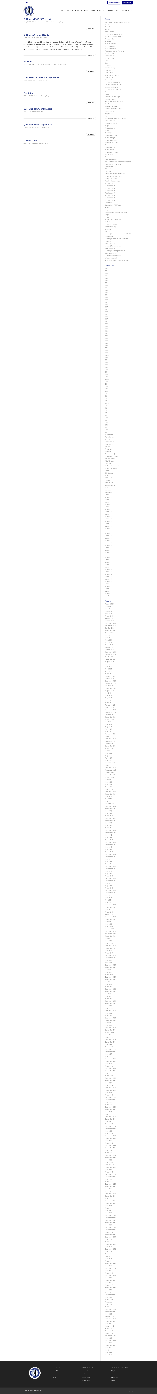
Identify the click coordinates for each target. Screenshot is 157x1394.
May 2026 (108, 611)
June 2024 (108, 667)
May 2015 (108, 849)
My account (109, 154)
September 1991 (110, 1109)
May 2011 (108, 900)
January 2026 (109, 621)
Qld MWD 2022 (30, 140)
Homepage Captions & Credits (115, 118)
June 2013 (108, 871)
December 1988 (110, 1136)
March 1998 (109, 1047)
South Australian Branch (113, 219)
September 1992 (110, 1100)
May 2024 (108, 669)
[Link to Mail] (26, 2)
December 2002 (110, 1001)
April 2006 (108, 963)
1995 (106, 358)
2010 (106, 394)
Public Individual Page (112, 181)
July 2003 (108, 994)
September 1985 (110, 1167)
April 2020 (108, 787)
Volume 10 (108, 497)
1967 (106, 293)
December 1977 (110, 1220)
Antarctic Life (109, 39)
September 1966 (110, 1288)
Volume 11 (108, 500)
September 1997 (110, 1052)
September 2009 (110, 919)
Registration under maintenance (116, 212)
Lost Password (110, 121)
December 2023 (110, 681)
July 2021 (108, 751)
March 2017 (109, 828)
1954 (106, 269)
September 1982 (110, 1196)
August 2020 (109, 777)
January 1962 (109, 1326)
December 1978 (110, 1215)
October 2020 (109, 772)
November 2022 (110, 712)
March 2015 (109, 852)
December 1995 (110, 1069)
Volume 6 (108, 586)
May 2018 (108, 813)
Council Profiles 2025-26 (113, 90)
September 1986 (110, 1158)
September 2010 (110, 907)
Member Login (127, 2)
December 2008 (110, 931)
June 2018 (108, 811)
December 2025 (110, 623)
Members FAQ (110, 454)
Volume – (108, 495)
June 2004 (108, 984)
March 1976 (109, 1232)
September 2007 (110, 948)
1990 (106, 346)
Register (108, 210)
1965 (106, 288)
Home (107, 116)
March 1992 (109, 1105)
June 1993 (108, 1093)
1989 (106, 343)
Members (108, 145)
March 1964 (109, 1307)
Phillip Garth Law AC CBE (113, 176)
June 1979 (108, 1213)
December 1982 (110, 1194)
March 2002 (109, 1008)
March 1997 (109, 1056)
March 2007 (109, 953)
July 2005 (108, 970)
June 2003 (108, 996)
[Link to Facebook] (24, 2)
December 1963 (110, 1309)
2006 (106, 384)
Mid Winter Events (37, 22)
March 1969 (109, 1273)
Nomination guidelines (113, 164)
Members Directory (111, 147)
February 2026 (110, 618)
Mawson (108, 130)
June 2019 (108, 797)
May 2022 (108, 727)
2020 (106, 418)
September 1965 (110, 1295)
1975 (106, 312)
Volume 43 (108, 577)
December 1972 (110, 1249)
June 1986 (108, 1160)
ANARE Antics (109, 32)
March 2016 (109, 840)
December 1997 (110, 1049)
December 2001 (110, 1011)
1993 (106, 353)
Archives (108, 41)
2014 (106, 403)
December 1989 (110, 1126)
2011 (106, 396)
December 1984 (110, 1174)
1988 (106, 341)
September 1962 (110, 1321)
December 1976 (110, 1227)
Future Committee (111, 106)
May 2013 (108, 874)
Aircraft (107, 29)
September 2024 (110, 659)
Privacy (113, 1380)
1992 (106, 350)
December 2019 (110, 792)
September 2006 (110, 958)
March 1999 (109, 1037)
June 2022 (108, 724)
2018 (106, 413)
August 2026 (109, 604)
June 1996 (108, 1064)
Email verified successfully (114, 102)
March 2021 (109, 760)
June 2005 (108, 972)
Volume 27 (108, 538)
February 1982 (110, 1201)
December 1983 (110, 1184)
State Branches (110, 222)
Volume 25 (108, 533)
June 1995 (108, 1073)
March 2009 (109, 927)
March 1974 (109, 1242)
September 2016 (110, 833)
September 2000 (110, 1020)
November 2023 (110, 683)
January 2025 (109, 650)
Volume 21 (108, 524)
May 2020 (108, 784)
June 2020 (108, 782)
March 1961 (109, 1331)
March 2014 (109, 864)
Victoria (107, 232)
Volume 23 (108, 528)
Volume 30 (108, 545)
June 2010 (108, 910)
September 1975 (110, 1235)
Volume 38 (108, 565)
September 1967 (110, 1280)
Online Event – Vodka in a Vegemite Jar (41, 77)
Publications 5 (110, 193)
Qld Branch (54, 22)
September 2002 (110, 1004)
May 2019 (108, 799)
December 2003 (110, 989)
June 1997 (108, 1054)
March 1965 (109, 1300)
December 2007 (110, 946)
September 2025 (110, 630)
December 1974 (110, 1237)
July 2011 (108, 895)
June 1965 (108, 1297)
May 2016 (108, 837)
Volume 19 (108, 519)
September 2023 (110, 688)
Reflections (109, 207)
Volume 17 (108, 514)
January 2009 (109, 929)
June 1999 (108, 1035)
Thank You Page (110, 227)
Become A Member (87, 1371)
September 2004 (110, 979)
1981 (106, 324)
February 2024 (110, 676)
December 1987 (110, 1146)
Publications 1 (110, 183)
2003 (106, 377)
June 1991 (108, 1112)
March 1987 (109, 1153)
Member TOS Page (111, 142)
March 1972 (109, 1254)
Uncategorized (110, 485)
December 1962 (110, 1319)
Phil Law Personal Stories (113, 466)
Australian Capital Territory (114, 51)
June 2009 (108, 924)
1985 (106, 334)
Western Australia (111, 258)
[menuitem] (114, 2)
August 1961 (109, 1328)
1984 (106, 331)
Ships (107, 215)
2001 (106, 372)
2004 (106, 379)
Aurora (107, 439)
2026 (106, 432)
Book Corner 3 (110, 58)
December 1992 (110, 1097)
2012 (106, 398)
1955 (106, 271)
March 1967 (109, 1285)
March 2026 (109, 616)
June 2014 (108, 859)
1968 (106, 295)
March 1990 (109, 1124)
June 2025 (108, 638)
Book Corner (109, 53)
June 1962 (108, 1324)
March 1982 (109, 1198)
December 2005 (110, 965)
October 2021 (109, 744)
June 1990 (108, 1121)
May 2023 (108, 698)
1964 (106, 285)
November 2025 (110, 626)
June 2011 (108, 898)
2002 (106, 374)
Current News (110, 92)
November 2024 (110, 655)
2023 (106, 425)
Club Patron (109, 73)
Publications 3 (110, 188)
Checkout (108, 65)
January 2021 (109, 765)
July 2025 (108, 635)
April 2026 (108, 614)
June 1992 (108, 1102)
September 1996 (110, 1061)
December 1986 (110, 1155)
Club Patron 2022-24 (112, 75)
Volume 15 (108, 509)
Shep (61, 22)
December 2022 (110, 710)
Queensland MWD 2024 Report (38, 109)
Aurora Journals (110, 46)
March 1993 (109, 1095)
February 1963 (110, 1316)
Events (107, 447)
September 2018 (110, 809)
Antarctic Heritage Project (114, 37)
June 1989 (108, 1131)
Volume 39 (108, 567)
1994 (106, 355)
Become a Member (114, 2)
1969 (106, 297)
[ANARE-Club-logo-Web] (29, 10)
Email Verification (111, 99)
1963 (106, 283)
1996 (106, 360)
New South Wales (111, 159)
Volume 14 (108, 507)
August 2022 (109, 720)
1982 (106, 326)
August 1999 (109, 1032)
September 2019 (110, 794)
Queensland (109, 203)
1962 (106, 281)
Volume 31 (108, 548)
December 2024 (110, 652)
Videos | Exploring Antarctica (115, 251)
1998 (106, 365)
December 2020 (110, 768)
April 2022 (108, 729)
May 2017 (108, 825)
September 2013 (110, 869)
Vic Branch (108, 492)
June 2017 (108, 823)
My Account (109, 157)
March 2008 (109, 943)
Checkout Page (110, 68)
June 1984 (108, 1179)
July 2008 (108, 939)
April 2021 (108, 758)
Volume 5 (108, 584)
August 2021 (109, 748)
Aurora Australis (110, 44)
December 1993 (110, 1088)
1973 (106, 307)
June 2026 (108, 609)
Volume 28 (108, 540)
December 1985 (110, 1165)
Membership (109, 150)
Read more (91, 29)
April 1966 (108, 1292)
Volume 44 (108, 579)
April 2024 (108, 671)
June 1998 (108, 1044)
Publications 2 (110, 186)
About (107, 25)
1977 (106, 317)
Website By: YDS (38, 1390)
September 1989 (110, 1129)
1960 (106, 276)
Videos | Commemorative (113, 246)
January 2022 (109, 736)
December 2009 (110, 917)
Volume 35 (108, 557)
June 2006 (108, 960)
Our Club (108, 171)
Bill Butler (28, 61)
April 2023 (108, 700)
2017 (106, 411)
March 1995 (109, 1076)
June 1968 (108, 1278)
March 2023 (109, 703)
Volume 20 (108, 521)
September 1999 (110, 1030)
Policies (107, 471)
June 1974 (108, 1239)
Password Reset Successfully (114, 174)
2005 (106, 382)
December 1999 (110, 1028)
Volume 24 (108, 531)
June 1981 (108, 1206)
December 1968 (110, 1276)
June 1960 (108, 1338)
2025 (106, 430)
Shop (107, 217)
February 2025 (110, 647)
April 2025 (108, 642)
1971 (106, 302)
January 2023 (109, 707)
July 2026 (108, 606)
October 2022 (109, 715)
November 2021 (110, 741)
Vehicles (108, 229)
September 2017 (110, 821)
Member (108, 451)
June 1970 (108, 1266)
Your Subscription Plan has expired (117, 260)
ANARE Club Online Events (114, 34)
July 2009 (108, 922)
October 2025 (109, 628)
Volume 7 (108, 589)
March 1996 (109, 1066)
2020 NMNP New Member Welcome (117, 22)
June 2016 (108, 835)
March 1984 (109, 1182)
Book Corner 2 (110, 56)
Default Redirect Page (112, 97)
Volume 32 (108, 550)
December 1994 (110, 1078)
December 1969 (110, 1268)
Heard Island (109, 111)
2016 (106, 408)
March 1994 (109, 1085)
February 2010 (110, 914)
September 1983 (110, 1186)
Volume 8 (108, 591)
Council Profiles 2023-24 (113, 85)
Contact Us (109, 80)
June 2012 (108, 883)
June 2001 (108, 1013)
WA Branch (109, 596)
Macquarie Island (111, 123)
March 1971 (109, 1261)
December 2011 (110, 890)
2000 (106, 370)
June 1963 (108, 1314)
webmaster (45, 37)
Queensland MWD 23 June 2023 (38, 124)
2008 (106, 389)
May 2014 (108, 862)
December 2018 (110, 806)
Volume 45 (108, 581)
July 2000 (108, 1023)
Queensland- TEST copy (113, 205)
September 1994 (110, 1081)
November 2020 (110, 770)
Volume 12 (108, 502)
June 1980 (108, 1211)
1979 (106, 321)
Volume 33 (108, 553)
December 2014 (110, 854)
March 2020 (109, 789)
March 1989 (109, 1133)
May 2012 (108, 886)
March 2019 (109, 801)
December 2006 (110, 955)
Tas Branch (109, 483)
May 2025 (108, 640)
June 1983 (108, 1189)
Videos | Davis (110, 248)
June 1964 (108, 1304)
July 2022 (108, 722)
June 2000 (108, 1025)
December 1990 (110, 1117)
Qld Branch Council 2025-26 (36, 35)
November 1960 (110, 1336)
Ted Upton (28, 93)
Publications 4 (110, 191)
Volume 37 (108, 562)
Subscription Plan (111, 224)
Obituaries (108, 169)
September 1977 (110, 1223)
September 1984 (110, 1177)
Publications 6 (110, 195)
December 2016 (110, 830)
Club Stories (109, 77)
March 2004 (109, 987)
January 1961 (109, 1333)
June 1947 (108, 1355)
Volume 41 (108, 572)
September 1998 (110, 1042)
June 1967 (108, 1283)
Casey (107, 63)
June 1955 (108, 1348)
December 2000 (110, 1018)
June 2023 (108, 695)
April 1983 (108, 1191)
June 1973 (108, 1247)
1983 (106, 329)
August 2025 (109, 633)
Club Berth (108, 70)
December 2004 (110, 977)
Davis (107, 94)
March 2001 (109, 1016)
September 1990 (110, 1119)
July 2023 (108, 693)
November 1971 (110, 1256)
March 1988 (109, 1143)
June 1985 (108, 1170)
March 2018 (109, 816)
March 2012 (109, 888)
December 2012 (110, 878)
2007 (106, 386)
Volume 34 (108, 555)
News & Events (47, 22)
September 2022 (110, 717)
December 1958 (110, 1340)
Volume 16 (108, 512)
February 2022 (110, 734)
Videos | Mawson (111, 253)
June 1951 (108, 1353)
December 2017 (110, 818)
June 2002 (108, 1006)
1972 (106, 305)
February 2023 (110, 705)
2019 (106, 415)
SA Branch (54, 64)
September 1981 (110, 1203)
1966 (106, 290)
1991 (106, 348)
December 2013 (110, 866)
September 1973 (110, 1244)
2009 (106, 391)
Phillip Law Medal (111, 179)
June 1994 (108, 1083)
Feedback (108, 104)
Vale (59, 64)
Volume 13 (108, 504)
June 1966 (108, 1290)
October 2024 (109, 657)
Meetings (108, 133)
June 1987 (108, 1150)
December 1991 (110, 1107)
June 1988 (108, 1141)
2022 (106, 423)
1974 (106, 309)
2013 (106, 401)
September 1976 (110, 1230)
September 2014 (110, 857)
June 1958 (108, 1343)
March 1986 (109, 1162)
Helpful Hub (109, 114)
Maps (107, 126)
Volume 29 (108, 543)
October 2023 (109, 686)
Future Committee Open (113, 109)
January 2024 (109, 679)
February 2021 (110, 763)
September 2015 (110, 845)
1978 (106, 319)
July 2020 (108, 780)
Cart (106, 61)
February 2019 (110, 804)
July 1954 (108, 1350)
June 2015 (108, 847)
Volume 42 (108, 574)
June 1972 (108, 1251)
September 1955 (110, 1345)
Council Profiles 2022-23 (113, 82)
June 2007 (108, 951)
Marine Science (110, 128)
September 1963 (110, 1312)
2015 (106, 406)
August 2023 (109, 691)
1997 (106, 362)
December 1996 (110, 1059)
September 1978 (110, 1218)
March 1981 (109, 1208)
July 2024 (108, 664)
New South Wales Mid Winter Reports (118, 162)
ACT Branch (109, 435)
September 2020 (110, 775)
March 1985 (109, 1172)
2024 (106, 427)
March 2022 (109, 732)
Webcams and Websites (113, 256)
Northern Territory (111, 167)
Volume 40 (108, 569)
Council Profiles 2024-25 (113, 87)
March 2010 (109, 912)
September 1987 (110, 1148)
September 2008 (110, 936)
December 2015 (110, 842)
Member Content (111, 135)
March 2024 (109, 674)
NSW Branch (109, 461)
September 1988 (110, 1138)
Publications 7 (110, 198)
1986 (106, 336)
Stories (107, 480)
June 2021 (108, 753)
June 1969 (108, 1271)
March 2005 (109, 975)
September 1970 (110, 1263)
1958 (106, 273)
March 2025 (109, 645)
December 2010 (110, 905)
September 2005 (110, 967)
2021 (106, 420)
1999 (106, 367)
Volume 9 (108, 593)
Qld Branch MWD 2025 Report (37, 19)
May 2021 (108, 756)
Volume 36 (108, 560)
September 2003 (110, 991)
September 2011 (110, 893)
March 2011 (109, 902)
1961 (106, 278)
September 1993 (110, 1090)
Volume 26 (108, 536)
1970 (106, 300)
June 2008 (108, 941)
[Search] (131, 10)
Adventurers (109, 27)
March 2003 (109, 999)
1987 (106, 338)
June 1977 (108, 1225)
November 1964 (110, 1302)
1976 (106, 314)
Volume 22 (108, 526)
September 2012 (110, 881)
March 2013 (109, 876)
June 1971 (108, 1259)
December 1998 (110, 1040)
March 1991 (109, 1114)
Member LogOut (110, 140)
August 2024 (109, 662)
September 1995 (110, 1071)
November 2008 (110, 934)
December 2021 (110, 739)
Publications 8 (110, 200)
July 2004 (108, 982)
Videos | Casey (110, 244)
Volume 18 (108, 516)
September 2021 (110, 746)
